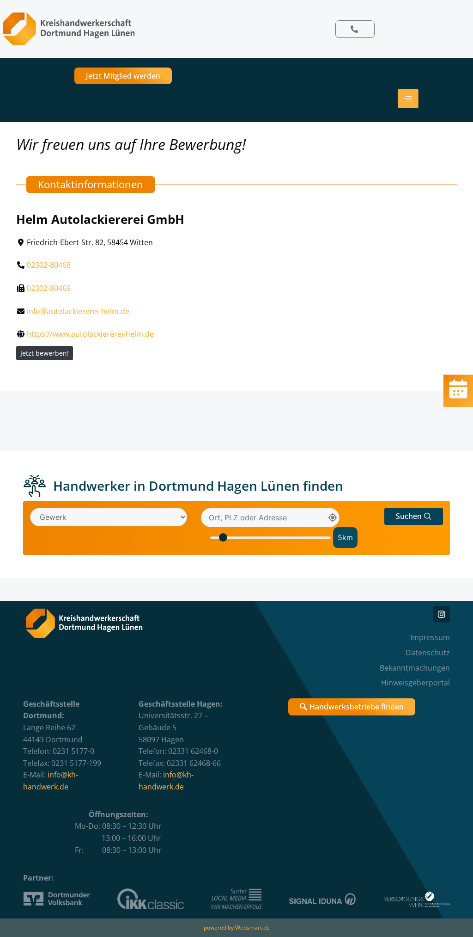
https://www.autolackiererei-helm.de (90, 334)
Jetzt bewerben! (44, 353)
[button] (413, 516)
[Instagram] (441, 614)
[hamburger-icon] (408, 98)
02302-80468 (49, 265)
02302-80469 (49, 288)
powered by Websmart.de (237, 927)
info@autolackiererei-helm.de (78, 311)
